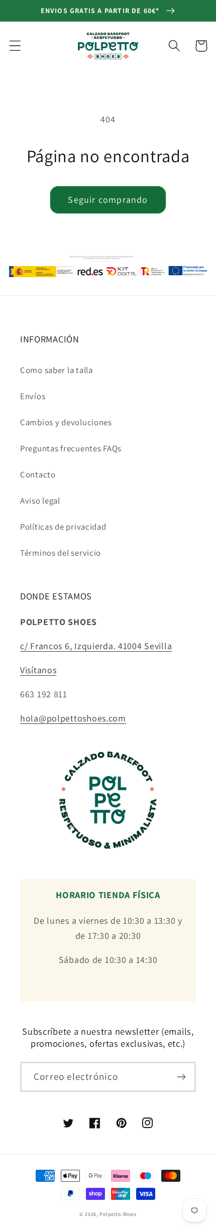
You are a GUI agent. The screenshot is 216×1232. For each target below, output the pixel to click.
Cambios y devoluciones (66, 422)
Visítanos (38, 670)
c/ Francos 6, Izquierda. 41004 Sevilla (96, 646)
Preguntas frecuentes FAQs (71, 448)
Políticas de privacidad (63, 526)
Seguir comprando (108, 199)
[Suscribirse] (181, 1077)
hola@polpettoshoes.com (73, 718)
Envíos (32, 396)
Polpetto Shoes (118, 1214)
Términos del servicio (60, 552)
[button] (15, 46)
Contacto (38, 474)
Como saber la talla (56, 370)
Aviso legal (40, 500)
